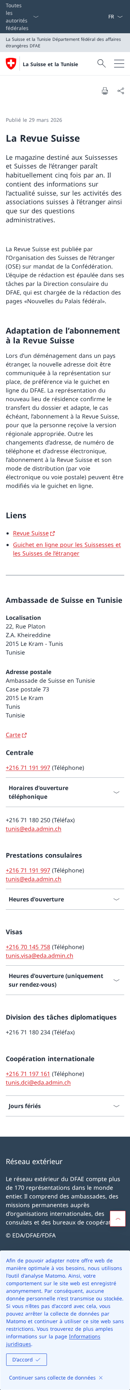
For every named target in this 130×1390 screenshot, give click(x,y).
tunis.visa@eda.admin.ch (39, 956)
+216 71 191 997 (28, 768)
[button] (118, 1219)
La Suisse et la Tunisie (50, 64)
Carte (13, 735)
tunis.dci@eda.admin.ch (38, 1082)
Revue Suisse (31, 533)
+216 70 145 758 (28, 947)
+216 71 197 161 (28, 1074)
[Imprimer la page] (105, 91)
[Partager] (121, 91)
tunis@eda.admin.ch (33, 829)
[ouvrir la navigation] (119, 63)
